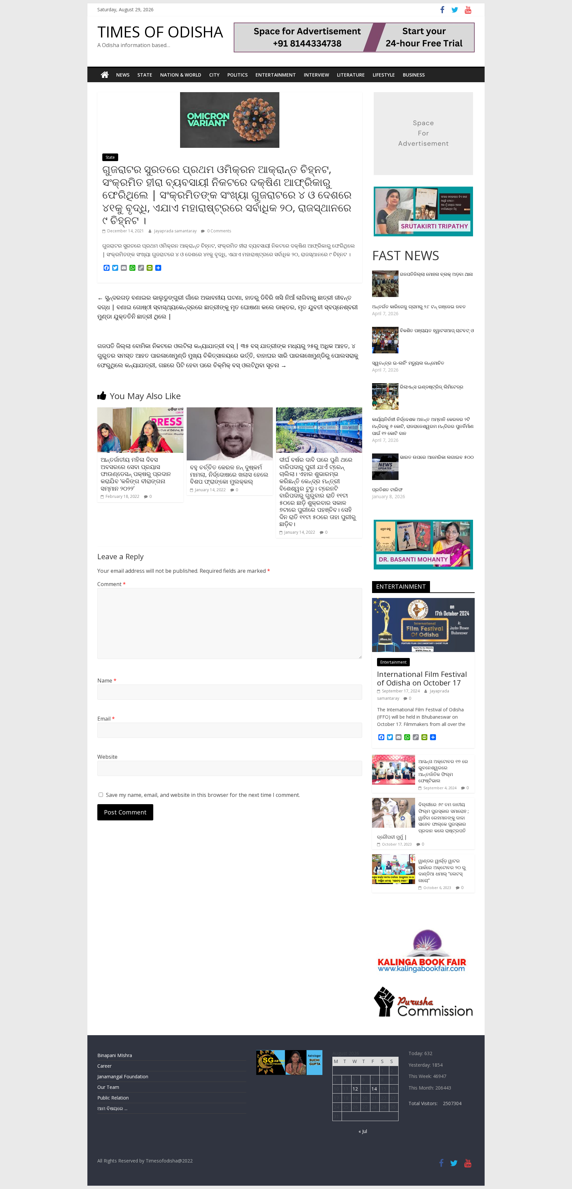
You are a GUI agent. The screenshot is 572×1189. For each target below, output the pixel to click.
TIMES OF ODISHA (160, 31)
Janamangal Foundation (122, 1076)
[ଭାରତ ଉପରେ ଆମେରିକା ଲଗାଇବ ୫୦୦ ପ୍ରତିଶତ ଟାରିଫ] (386, 457)
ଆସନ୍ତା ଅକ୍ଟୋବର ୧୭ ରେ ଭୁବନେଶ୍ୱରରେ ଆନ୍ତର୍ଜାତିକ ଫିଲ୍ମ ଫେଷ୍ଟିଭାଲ (443, 771)
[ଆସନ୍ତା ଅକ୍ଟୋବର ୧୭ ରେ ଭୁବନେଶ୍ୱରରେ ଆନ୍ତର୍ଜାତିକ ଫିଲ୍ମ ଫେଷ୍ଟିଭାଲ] (393, 758)
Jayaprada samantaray (176, 231)
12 (355, 1089)
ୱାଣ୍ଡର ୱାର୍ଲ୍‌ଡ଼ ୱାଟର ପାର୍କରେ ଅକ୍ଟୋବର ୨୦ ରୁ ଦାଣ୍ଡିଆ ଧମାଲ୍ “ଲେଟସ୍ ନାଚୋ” (442, 870)
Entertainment (276, 75)
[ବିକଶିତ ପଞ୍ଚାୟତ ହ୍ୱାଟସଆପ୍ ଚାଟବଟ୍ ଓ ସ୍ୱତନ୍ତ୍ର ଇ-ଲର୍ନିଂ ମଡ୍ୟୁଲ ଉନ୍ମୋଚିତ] (386, 330)
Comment (111, 584)
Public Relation (113, 1098)
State (144, 75)
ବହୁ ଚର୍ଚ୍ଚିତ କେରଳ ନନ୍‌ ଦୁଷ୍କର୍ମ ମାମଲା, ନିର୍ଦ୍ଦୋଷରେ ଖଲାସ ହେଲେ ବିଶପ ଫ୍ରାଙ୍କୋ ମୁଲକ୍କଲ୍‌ (229, 474)
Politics (237, 75)
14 (374, 1089)
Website (107, 756)
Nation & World (180, 75)
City (214, 75)
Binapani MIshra (114, 1055)
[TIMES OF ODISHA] (104, 75)
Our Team (108, 1087)
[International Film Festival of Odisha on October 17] (423, 601)
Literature (351, 75)
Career (104, 1066)
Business (414, 75)
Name (107, 680)
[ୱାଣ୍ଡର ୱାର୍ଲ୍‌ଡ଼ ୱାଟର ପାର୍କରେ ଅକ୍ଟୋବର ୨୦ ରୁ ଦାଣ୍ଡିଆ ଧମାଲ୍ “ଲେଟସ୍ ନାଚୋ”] (393, 858)
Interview (316, 75)
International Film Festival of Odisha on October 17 (422, 678)
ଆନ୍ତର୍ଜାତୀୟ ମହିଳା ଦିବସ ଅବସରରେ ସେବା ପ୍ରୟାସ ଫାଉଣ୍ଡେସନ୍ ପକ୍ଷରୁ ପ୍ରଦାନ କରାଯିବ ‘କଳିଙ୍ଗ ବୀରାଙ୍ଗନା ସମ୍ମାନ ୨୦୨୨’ (136, 473)
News (122, 75)
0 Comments (218, 231)
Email (106, 718)
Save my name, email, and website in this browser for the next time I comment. (203, 795)
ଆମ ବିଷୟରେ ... (112, 1108)
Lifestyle (384, 75)
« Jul (362, 1131)
